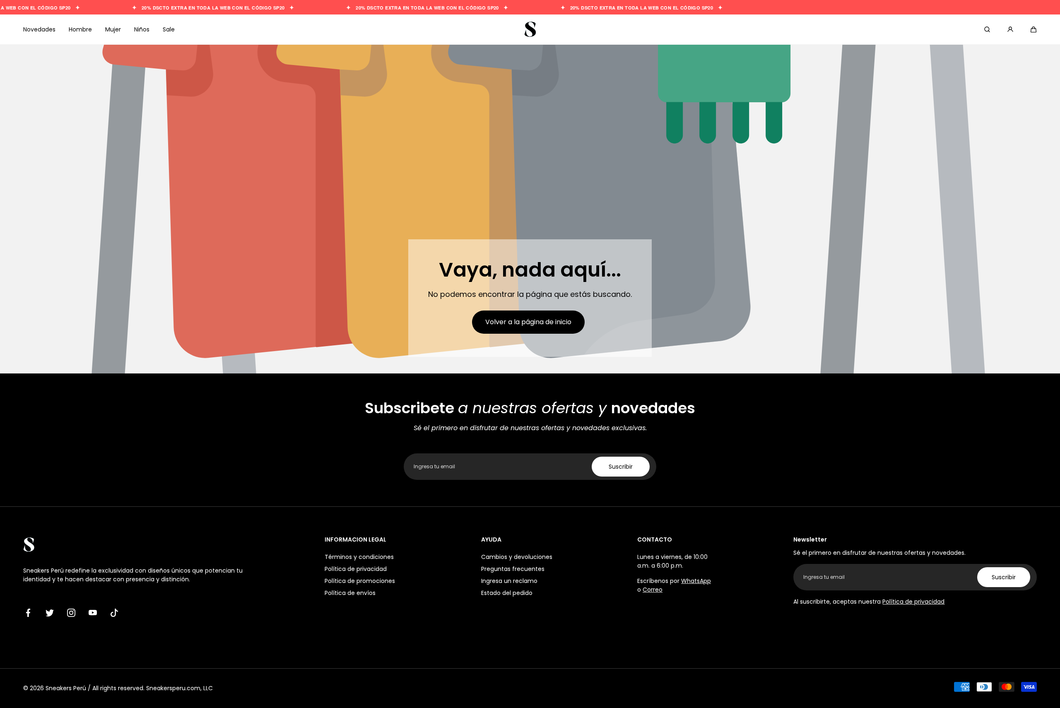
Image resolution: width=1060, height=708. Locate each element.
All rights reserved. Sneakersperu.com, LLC (152, 688)
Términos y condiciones (359, 557)
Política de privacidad (356, 569)
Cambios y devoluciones (516, 557)
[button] (1033, 29)
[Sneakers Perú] (530, 29)
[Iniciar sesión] (1010, 29)
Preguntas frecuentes (512, 569)
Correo (652, 589)
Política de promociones (360, 581)
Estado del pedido (506, 593)
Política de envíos (350, 593)
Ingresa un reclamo (509, 581)
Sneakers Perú (66, 688)
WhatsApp (696, 581)
